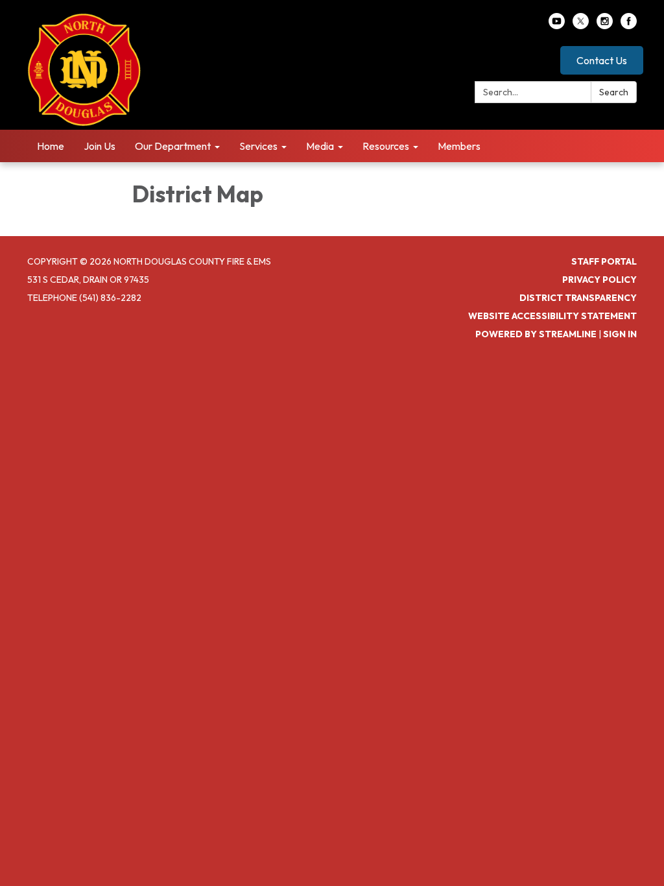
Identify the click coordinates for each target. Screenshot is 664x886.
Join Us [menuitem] (99, 145)
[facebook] (629, 25)
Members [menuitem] (459, 145)
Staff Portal (604, 261)
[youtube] (557, 25)
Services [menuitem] (258, 145)
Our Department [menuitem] (173, 145)
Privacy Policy (599, 279)
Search (613, 92)
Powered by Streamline (536, 334)
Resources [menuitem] (385, 145)
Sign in (620, 334)
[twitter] (581, 25)
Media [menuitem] (320, 145)
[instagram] (605, 25)
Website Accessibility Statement (552, 316)
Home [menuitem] (50, 145)
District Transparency (578, 298)
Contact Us (601, 60)
